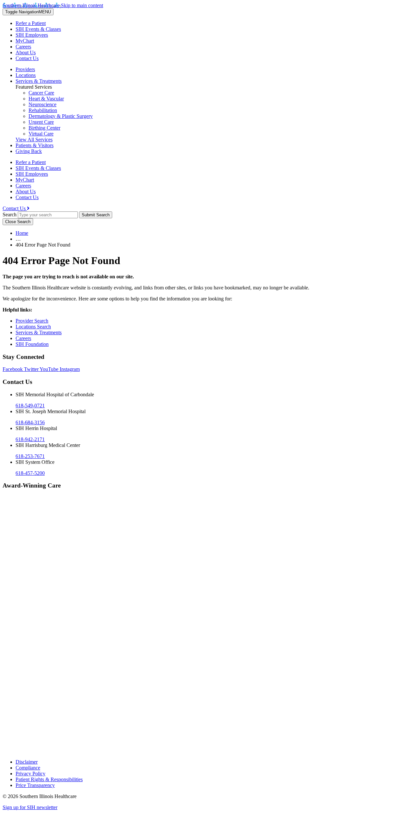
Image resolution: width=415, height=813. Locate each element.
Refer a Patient (31, 23)
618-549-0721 (30, 405)
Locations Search (33, 326)
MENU (28, 11)
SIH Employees (32, 35)
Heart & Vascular (46, 98)
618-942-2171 (30, 439)
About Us (26, 52)
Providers (25, 69)
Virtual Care (41, 133)
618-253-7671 (30, 456)
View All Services (34, 139)
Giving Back (29, 151)
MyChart (25, 41)
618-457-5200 (30, 473)
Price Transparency (35, 785)
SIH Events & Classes (38, 29)
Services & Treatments (39, 81)
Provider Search (32, 321)
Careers (23, 46)
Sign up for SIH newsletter (30, 807)
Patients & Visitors (34, 145)
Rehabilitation (43, 110)
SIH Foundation (32, 344)
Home (22, 233)
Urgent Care (41, 122)
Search (10, 214)
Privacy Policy (30, 773)
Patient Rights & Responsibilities (49, 779)
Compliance (28, 767)
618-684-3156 (30, 422)
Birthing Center (44, 128)
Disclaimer (27, 762)
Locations (26, 75)
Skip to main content (82, 5)
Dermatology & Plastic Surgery (61, 116)
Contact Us (27, 58)
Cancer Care (41, 92)
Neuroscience (42, 104)
